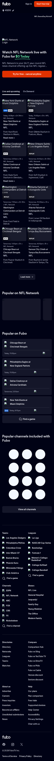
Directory (38, 756)
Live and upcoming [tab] (11, 91)
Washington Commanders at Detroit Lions (14, 211)
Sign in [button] (28, 4)
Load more (25, 277)
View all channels (27, 509)
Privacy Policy (25, 756)
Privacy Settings (35, 719)
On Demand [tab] (28, 91)
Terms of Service (9, 756)
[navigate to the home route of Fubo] (6, 4)
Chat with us (34, 724)
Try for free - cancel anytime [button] (27, 74)
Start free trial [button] (43, 4)
